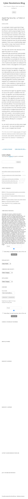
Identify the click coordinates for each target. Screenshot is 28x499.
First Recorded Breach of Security (10, 182)
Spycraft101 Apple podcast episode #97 (11, 171)
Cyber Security (17, 132)
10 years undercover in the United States (11, 175)
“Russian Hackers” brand (13, 201)
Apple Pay (4, 133)
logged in (11, 156)
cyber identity (11, 135)
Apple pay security (11, 133)
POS (9, 137)
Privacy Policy (9, 302)
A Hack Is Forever (7, 149)
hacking (23, 135)
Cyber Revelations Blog (14, 3)
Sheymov (13, 137)
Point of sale (5, 137)
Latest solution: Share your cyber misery (16, 199)
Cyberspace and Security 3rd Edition (10, 179)
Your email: (4, 290)
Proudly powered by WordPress (9, 496)
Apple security (19, 133)
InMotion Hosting (20, 496)
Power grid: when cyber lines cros (10, 181)
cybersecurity (18, 135)
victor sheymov (5, 195)
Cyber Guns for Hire (20, 149)
